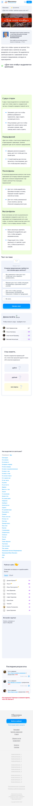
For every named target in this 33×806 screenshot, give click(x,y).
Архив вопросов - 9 (16, 775)
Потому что (5, 519)
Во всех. (8, 299)
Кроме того (5, 496)
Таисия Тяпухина (11, 593)
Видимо (4, 487)
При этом (4, 525)
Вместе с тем (6, 489)
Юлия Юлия (10, 600)
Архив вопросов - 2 (16, 756)
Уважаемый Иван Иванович (9, 553)
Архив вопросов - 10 (16, 777)
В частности (5, 485)
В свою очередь (6, 466)
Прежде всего (6, 523)
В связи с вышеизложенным (10, 469)
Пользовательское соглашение (16, 786)
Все (11, 455)
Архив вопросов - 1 (16, 754)
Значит (4, 491)
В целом (4, 482)
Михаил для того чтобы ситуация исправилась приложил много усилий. (17, 284)
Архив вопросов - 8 (16, 771)
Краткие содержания (16, 732)
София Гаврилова (11, 597)
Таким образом (6, 541)
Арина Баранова (11, 610)
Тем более (5, 543)
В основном (5, 460)
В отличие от (5, 462)
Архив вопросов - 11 (16, 779)
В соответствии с (7, 475)
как (3, 557)
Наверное (4, 500)
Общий (11, 575)
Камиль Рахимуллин (12, 607)
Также (4, 539)
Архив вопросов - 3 (16, 758)
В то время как (6, 478)
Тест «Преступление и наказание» (17, 673)
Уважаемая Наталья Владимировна (12, 550)
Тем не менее (6, 546)
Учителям (16, 747)
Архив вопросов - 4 (16, 761)
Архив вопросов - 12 (16, 782)
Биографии (16, 729)
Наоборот (4, 503)
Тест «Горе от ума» (13, 692)
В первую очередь (7, 464)
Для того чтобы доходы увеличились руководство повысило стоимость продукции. (17, 292)
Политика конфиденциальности (16, 788)
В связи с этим (6, 473)
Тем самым (5, 548)
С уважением (5, 530)
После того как (6, 516)
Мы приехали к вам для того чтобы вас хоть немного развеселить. (15, 276)
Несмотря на (5, 505)
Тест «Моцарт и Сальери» (14, 682)
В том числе (5, 480)
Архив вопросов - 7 (16, 769)
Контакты (16, 745)
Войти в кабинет (16, 721)
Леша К (9, 583)
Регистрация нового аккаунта (16, 725)
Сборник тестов (16, 738)
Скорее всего (5, 532)
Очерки (16, 734)
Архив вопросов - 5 (16, 764)
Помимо (4, 514)
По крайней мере (7, 509)
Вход (29, 2)
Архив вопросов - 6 (16, 767)
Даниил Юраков (11, 580)
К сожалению (5, 494)
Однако (4, 507)
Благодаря (5, 457)
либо (3, 555)
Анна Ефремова (11, 590)
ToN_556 (9, 603)
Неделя (6, 575)
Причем (4, 528)
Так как (4, 537)
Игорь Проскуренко (12, 587)
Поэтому (4, 521)
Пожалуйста (5, 512)
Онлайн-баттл (16, 740)
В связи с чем (6, 471)
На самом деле (6, 498)
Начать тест (16, 306)
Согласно (4, 534)
